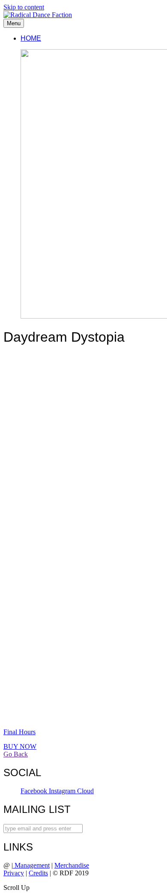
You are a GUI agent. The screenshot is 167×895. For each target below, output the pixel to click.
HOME (31, 38)
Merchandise (71, 865)
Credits (38, 873)
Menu (14, 23)
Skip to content (23, 7)
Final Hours (19, 731)
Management (31, 865)
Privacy (13, 873)
